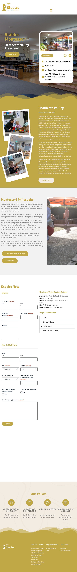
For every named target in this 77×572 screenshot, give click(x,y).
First (3, 303)
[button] (51, 10)
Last (21, 303)
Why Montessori (52, 544)
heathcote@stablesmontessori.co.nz (56, 300)
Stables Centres (37, 544)
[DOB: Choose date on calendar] (17, 369)
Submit (7, 424)
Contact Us (64, 544)
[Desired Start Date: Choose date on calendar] (17, 379)
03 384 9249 (49, 298)
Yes (6, 394)
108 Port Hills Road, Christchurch (57, 296)
